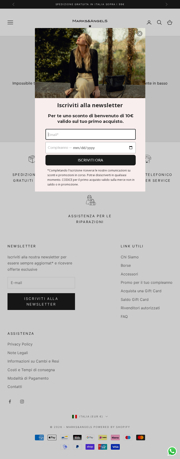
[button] (139, 33)
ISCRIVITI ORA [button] (90, 160)
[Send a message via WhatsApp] (172, 451)
